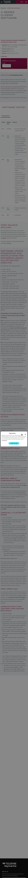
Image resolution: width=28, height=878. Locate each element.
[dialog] (14, 439)
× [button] (25, 434)
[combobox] (22, 434)
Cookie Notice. (4, 440)
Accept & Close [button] (14, 443)
